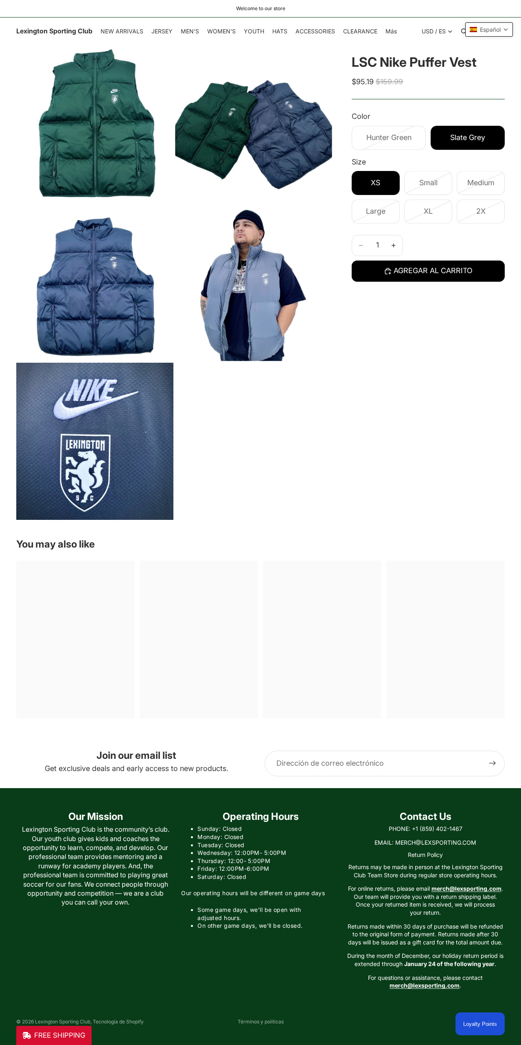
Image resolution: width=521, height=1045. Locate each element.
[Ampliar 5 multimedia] (94, 441)
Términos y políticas (261, 1022)
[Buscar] (464, 31)
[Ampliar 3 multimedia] (94, 282)
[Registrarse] (492, 763)
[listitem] (391, 31)
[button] (489, 29)
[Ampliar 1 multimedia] (94, 123)
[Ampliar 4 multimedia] (253, 282)
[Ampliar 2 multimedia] (253, 123)
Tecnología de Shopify (118, 1022)
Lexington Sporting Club (62, 1022)
